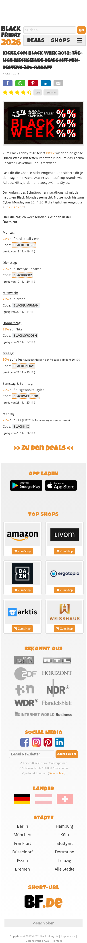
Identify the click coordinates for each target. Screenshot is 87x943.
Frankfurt (22, 843)
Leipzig (64, 860)
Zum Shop (24, 551)
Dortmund (64, 851)
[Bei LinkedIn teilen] (46, 83)
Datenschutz (56, 773)
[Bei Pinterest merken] (33, 83)
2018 (16, 73)
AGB (47, 941)
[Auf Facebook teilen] (7, 83)
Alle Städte (65, 869)
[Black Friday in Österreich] (43, 803)
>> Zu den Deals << (43, 448)
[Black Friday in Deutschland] (24, 803)
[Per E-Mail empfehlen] (58, 83)
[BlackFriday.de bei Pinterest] (49, 745)
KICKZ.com (16, 207)
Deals (36, 40)
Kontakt (57, 941)
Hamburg (64, 826)
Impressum (68, 936)
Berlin (22, 826)
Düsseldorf (22, 851)
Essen (22, 860)
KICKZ (6, 73)
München (22, 834)
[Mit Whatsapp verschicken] (20, 83)
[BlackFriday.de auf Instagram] (38, 745)
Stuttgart (65, 843)
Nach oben (45, 923)
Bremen (22, 869)
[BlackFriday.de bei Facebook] (26, 745)
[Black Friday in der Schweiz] (63, 803)
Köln (64, 834)
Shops (60, 40)
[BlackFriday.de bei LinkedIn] (61, 745)
